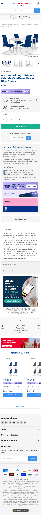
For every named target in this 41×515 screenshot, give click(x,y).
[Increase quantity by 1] (19, 119)
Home (3, 23)
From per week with (12, 91)
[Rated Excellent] (20, 324)
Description (7, 229)
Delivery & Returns (9, 271)
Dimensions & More (9, 265)
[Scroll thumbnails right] (38, 64)
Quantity (4, 115)
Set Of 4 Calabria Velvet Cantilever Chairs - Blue (12, 389)
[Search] (37, 10)
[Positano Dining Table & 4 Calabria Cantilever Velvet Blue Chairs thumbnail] (6, 63)
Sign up (32, 458)
